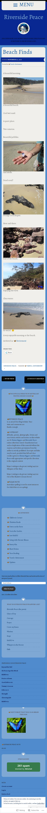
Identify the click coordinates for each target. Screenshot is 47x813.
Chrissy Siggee (16, 440)
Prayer (9, 622)
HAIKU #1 (10, 640)
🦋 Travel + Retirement (15, 64)
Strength (5, 694)
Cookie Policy (40, 803)
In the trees (8, 379)
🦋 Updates (11, 562)
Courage (10, 618)
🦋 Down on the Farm (15, 527)
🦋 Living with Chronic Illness (18, 540)
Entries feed (6, 794)
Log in (4, 790)
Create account (7, 786)
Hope (9, 636)
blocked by (26, 768)
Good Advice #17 (7, 682)
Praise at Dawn (7, 678)
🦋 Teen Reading (13, 553)
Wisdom (10, 631)
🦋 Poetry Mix (12, 544)
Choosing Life (6, 698)
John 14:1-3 (5, 690)
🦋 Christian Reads (14, 522)
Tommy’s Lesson (7, 686)
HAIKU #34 (5, 702)
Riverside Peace (23, 17)
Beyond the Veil (7, 667)
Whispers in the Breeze (15, 645)
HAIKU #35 (5, 675)
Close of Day (11, 614)
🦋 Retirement (20, 341)
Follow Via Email (8, 589)
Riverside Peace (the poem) (16, 609)
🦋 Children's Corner (14, 518)
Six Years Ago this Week (10, 671)
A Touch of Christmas (35, 380)
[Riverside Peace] (24, 28)
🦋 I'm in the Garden (14, 531)
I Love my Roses (13, 627)
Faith (8, 649)
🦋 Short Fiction (13, 549)
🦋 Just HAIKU (12, 535)
